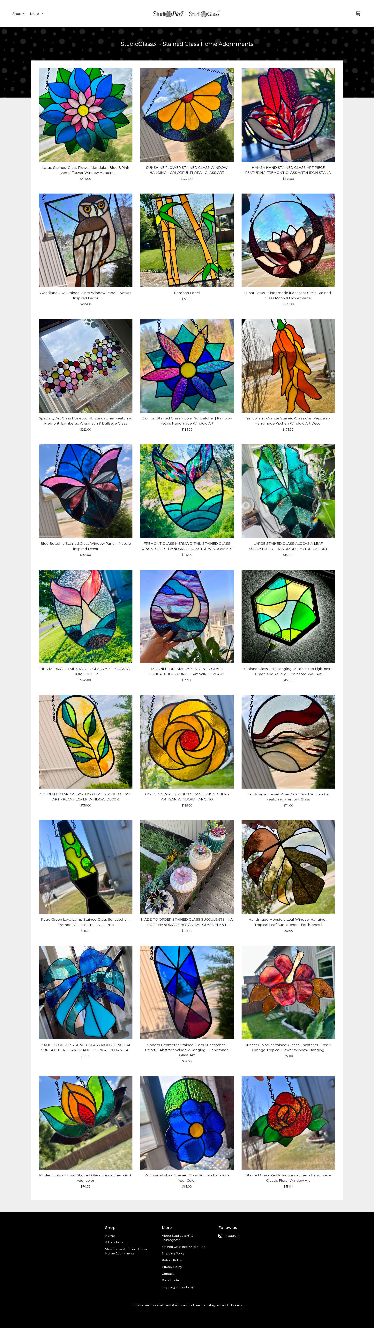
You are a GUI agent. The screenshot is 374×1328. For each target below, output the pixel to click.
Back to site (170, 1280)
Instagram (232, 1235)
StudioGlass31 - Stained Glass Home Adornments (126, 1251)
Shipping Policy (173, 1253)
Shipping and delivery (178, 1287)
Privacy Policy (172, 1267)
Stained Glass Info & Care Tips (183, 1247)
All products (114, 1242)
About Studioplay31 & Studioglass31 (177, 1238)
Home (110, 1235)
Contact (168, 1274)
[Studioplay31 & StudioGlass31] (187, 13)
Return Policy (172, 1260)
